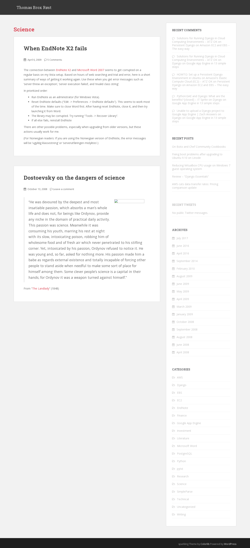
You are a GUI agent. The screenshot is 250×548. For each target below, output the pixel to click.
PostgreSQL (184, 453)
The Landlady (40, 288)
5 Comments (54, 59)
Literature (183, 438)
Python (181, 461)
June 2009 (183, 284)
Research (183, 476)
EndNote (182, 408)
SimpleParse (185, 491)
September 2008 (187, 329)
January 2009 (185, 314)
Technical (183, 499)
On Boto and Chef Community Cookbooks (199, 146)
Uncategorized (186, 507)
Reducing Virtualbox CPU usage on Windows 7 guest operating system (201, 167)
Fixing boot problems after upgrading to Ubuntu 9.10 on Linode (197, 156)
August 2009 (184, 276)
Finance (182, 415)
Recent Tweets (184, 205)
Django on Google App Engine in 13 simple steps (199, 65)
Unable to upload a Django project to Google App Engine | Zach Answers (198, 112)
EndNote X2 (63, 70)
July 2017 (182, 238)
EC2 (179, 400)
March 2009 (184, 306)
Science (182, 484)
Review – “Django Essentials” (190, 176)
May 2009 (183, 291)
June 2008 (183, 344)
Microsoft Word (187, 446)
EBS (179, 392)
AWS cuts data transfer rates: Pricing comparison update (195, 185)
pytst (180, 469)
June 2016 (183, 246)
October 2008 (185, 322)
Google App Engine (189, 423)
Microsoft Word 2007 (90, 70)
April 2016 (183, 253)
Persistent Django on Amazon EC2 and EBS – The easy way (201, 47)
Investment (184, 431)
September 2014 (187, 261)
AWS (180, 377)
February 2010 (186, 268)
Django (181, 385)
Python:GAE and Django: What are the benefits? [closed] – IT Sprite (198, 97)
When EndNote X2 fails (55, 48)
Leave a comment (63, 189)
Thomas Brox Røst (34, 7)
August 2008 (184, 337)
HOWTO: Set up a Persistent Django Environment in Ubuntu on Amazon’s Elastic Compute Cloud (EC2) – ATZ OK (199, 78)
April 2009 (183, 299)
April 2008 (183, 352)
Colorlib (205, 544)
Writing (181, 514)
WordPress (230, 544)
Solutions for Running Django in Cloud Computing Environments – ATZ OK (198, 40)
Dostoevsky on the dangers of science (74, 177)
